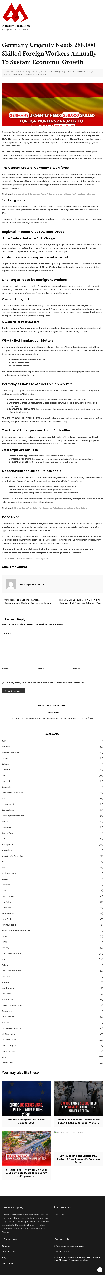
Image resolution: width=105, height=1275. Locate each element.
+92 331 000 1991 (61, 1251)
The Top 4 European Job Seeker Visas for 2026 (26, 1121)
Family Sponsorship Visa (13, 815)
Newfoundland (9, 924)
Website (76, 668)
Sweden (6, 1022)
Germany (6, 827)
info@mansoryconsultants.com (69, 1246)
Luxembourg (8, 896)
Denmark (6, 787)
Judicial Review (9, 873)
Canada (6, 769)
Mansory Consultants (16, 26)
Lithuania (6, 884)
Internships (7, 850)
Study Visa (59, 1214)
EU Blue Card (8, 804)
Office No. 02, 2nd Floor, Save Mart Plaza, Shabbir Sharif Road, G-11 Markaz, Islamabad (77, 1258)
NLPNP (5, 942)
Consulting (7, 781)
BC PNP (5, 758)
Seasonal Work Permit (12, 1005)
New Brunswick (9, 913)
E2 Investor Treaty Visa (12, 792)
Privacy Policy (8, 1251)
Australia (6, 746)
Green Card (7, 833)
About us (6, 1246)
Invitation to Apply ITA (12, 856)
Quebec (6, 976)
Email (40, 668)
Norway (5, 947)
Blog (4, 1257)
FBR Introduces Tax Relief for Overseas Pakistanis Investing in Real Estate (49, 508)
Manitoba (6, 901)
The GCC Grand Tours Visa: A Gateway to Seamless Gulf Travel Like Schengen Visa (80, 601)
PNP (4, 959)
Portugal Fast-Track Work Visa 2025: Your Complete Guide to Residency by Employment (26, 1173)
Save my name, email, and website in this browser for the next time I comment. (45, 682)
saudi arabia (8, 988)
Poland (5, 965)
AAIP (4, 741)
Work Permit (7, 1062)
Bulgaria (5, 764)
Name (5, 668)
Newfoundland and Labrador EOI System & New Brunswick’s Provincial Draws (79, 1159)
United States (8, 1051)
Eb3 (3, 798)
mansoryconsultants (31, 584)
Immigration (7, 844)
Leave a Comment (25, 558)
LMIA (4, 890)
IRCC (4, 861)
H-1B (4, 838)
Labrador (6, 878)
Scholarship (7, 999)
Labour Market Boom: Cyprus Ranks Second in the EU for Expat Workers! (79, 1121)
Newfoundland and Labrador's (16, 930)
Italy (4, 867)
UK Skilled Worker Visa (12, 1028)
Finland (5, 821)
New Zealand (8, 919)
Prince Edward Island (11, 970)
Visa (4, 1057)
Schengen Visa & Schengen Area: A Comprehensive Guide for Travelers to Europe (54, 194)
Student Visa (8, 1016)
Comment (8, 633)
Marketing (6, 907)
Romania (6, 982)
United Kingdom (9, 1045)
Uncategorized (42, 558)
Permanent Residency (12, 953)
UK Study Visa (8, 1034)
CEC (4, 775)
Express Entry (8, 810)
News (4, 936)
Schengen (7, 993)
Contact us (52, 712)
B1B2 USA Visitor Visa (11, 752)
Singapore (7, 1011)
